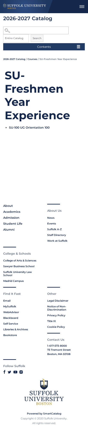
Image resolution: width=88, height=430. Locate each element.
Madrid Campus (13, 280)
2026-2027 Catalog (14, 59)
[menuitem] (82, 6)
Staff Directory (56, 235)
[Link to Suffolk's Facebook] (4, 372)
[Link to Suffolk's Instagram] (21, 372)
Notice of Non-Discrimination (56, 308)
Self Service (10, 323)
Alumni (9, 229)
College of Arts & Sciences (19, 260)
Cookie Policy (56, 326)
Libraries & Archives (15, 329)
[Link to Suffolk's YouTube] (15, 372)
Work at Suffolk (57, 240)
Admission (11, 218)
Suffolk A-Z (54, 229)
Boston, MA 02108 (58, 354)
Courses (32, 59)
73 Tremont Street (59, 349)
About (8, 206)
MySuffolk (9, 306)
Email (6, 300)
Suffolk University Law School (17, 273)
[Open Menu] (82, 6)
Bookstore (10, 335)
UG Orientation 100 (29, 127)
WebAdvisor (11, 312)
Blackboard (10, 317)
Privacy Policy (56, 315)
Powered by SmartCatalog (44, 413)
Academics (11, 212)
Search (37, 38)
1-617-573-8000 (57, 345)
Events (51, 223)
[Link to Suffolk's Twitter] (9, 372)
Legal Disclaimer (57, 300)
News (50, 217)
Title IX (51, 321)
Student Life (12, 224)
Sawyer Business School (18, 266)
